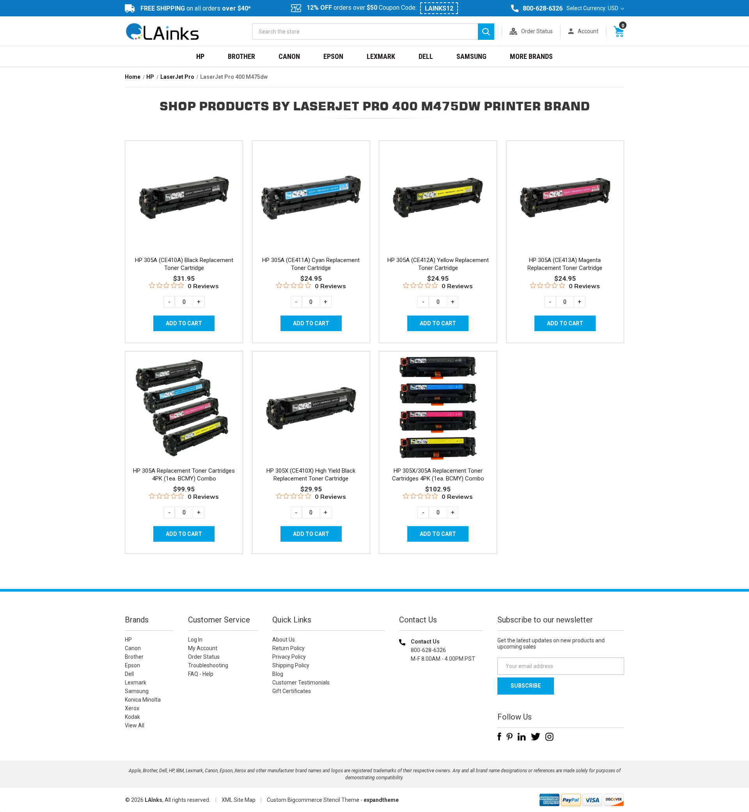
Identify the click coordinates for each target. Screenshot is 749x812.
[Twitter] (535, 736)
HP (200, 56)
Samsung (471, 56)
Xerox (132, 708)
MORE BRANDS (531, 56)
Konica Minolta (143, 700)
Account (588, 31)
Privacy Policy (289, 657)
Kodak (132, 717)
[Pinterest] (509, 736)
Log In (195, 639)
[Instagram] (549, 736)
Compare (181, 206)
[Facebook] (499, 736)
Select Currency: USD (592, 8)
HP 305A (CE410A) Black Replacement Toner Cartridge (184, 264)
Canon (289, 56)
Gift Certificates (291, 691)
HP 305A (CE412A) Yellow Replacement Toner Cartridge (438, 264)
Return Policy (288, 648)
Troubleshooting (208, 665)
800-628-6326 (543, 8)
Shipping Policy (290, 665)
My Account (202, 648)
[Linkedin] (522, 736)
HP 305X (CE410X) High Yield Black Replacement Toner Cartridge (310, 474)
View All (134, 725)
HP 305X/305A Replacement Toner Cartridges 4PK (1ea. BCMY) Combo (438, 474)
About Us (283, 639)
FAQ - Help (200, 674)
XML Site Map (239, 800)
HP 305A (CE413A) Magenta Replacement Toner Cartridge (564, 264)
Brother (241, 56)
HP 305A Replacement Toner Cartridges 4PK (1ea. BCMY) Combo (184, 474)
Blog (277, 674)
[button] (441, 709)
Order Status (537, 31)
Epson (333, 56)
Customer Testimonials (301, 682)
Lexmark (381, 56)
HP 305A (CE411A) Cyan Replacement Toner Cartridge (311, 264)
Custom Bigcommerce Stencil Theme (313, 800)
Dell (426, 56)
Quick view (183, 188)
